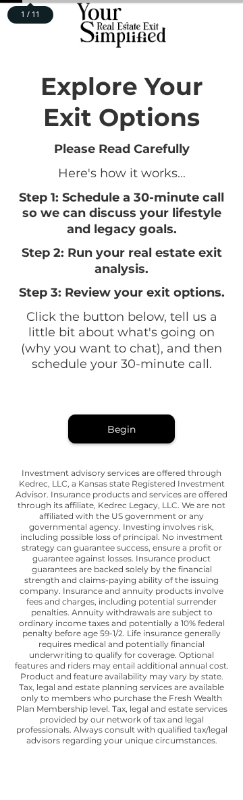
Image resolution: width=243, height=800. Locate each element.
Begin (121, 429)
